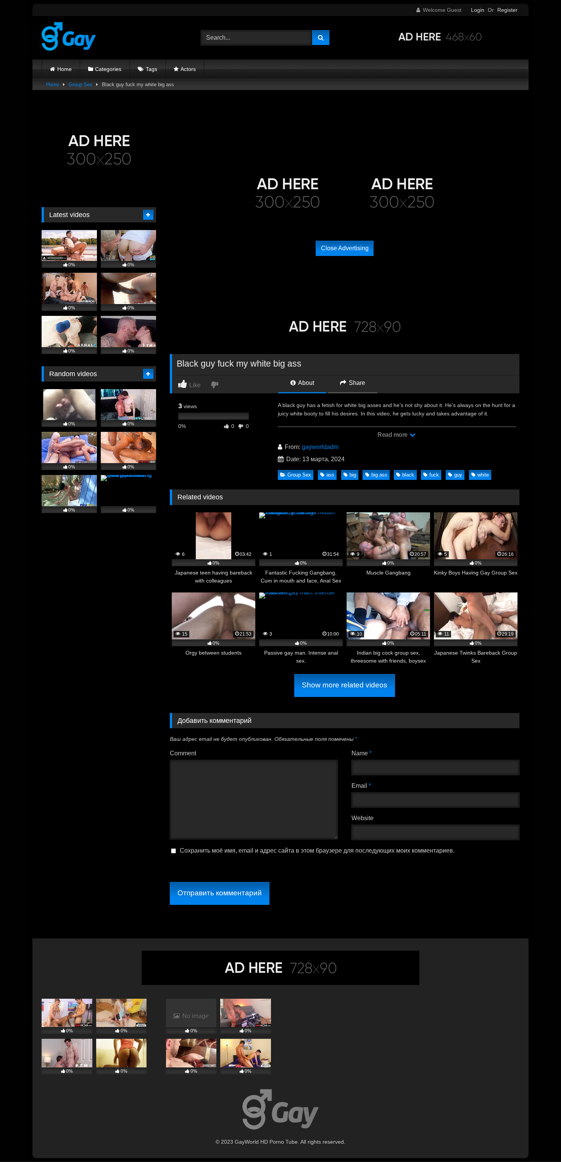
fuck (434, 475)
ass (330, 475)
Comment (183, 753)
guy (458, 475)
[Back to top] (537, 1139)
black (408, 475)
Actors (188, 69)
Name (361, 753)
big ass (379, 475)
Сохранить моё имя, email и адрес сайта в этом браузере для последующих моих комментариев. (317, 850)
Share (356, 383)
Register (507, 10)
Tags (151, 69)
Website (362, 818)
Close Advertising (345, 248)
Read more (393, 434)
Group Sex (80, 84)
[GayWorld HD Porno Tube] (69, 37)
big (353, 475)
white (483, 475)
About (305, 383)
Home (64, 69)
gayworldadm (320, 447)
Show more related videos (344, 685)
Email (361, 785)
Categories (108, 69)
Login (477, 10)
